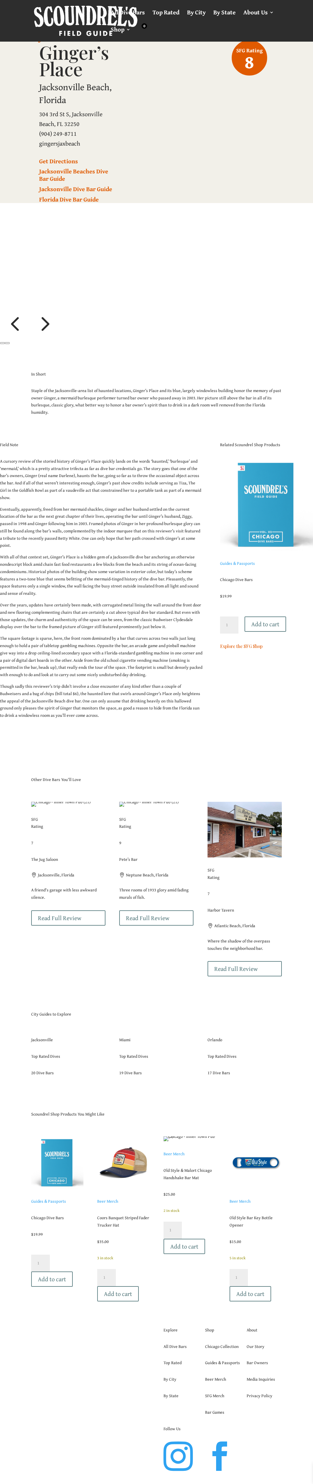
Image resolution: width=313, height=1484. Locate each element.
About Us (255, 13)
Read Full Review (59, 877)
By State (224, 13)
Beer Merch (107, 1161)
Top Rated (166, 13)
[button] (14, 294)
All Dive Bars (128, 13)
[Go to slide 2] (7, 303)
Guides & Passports (237, 523)
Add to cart (265, 583)
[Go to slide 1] (2, 303)
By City (196, 13)
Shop (117, 30)
